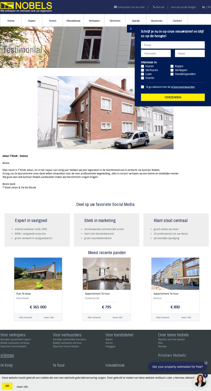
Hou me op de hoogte (183, 7)
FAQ (160, 343)
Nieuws (162, 346)
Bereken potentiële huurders (69, 339)
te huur (59, 365)
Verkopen (94, 20)
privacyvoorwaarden (183, 87)
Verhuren (115, 20)
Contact (177, 20)
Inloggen (111, 346)
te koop (6, 365)
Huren (52, 20)
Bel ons (160, 7)
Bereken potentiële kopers (15, 339)
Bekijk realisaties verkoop (14, 343)
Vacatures (156, 20)
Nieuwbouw (73, 20)
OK (7, 385)
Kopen (31, 20)
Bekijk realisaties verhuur (67, 343)
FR (209, 7)
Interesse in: (149, 62)
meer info (49, 317)
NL (203, 7)
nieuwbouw (115, 365)
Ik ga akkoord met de (170, 87)
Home (10, 20)
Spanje (136, 20)
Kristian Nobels (172, 355)
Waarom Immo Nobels (13, 346)
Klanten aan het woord (171, 339)
